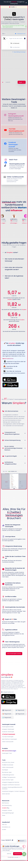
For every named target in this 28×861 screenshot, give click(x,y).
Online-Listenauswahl (7, 741)
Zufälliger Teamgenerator (9, 777)
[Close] (26, 2)
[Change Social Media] (5, 38)
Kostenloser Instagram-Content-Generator (13, 791)
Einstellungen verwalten (13, 857)
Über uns (4, 824)
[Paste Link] (25, 38)
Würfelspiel (5, 770)
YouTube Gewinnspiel (7, 736)
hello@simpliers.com (8, 692)
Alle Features (5, 803)
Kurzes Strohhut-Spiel (7, 780)
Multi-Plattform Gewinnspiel (9, 739)
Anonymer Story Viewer (8, 762)
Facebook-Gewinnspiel (8, 731)
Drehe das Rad (6, 794)
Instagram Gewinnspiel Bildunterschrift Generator (12, 788)
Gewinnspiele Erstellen (8, 726)
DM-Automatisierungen (9, 751)
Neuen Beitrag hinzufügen (20, 52)
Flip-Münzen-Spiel (6, 772)
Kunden (4, 829)
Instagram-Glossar (7, 810)
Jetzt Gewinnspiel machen (14, 653)
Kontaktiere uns (6, 827)
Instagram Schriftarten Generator (11, 785)
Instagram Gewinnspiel (8, 729)
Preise (3, 815)
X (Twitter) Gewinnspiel (8, 734)
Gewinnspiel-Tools (7, 753)
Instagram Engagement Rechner (10, 782)
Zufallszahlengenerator (8, 775)
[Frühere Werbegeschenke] (3, 33)
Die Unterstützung (6, 805)
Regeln (20, 82)
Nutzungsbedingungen (8, 813)
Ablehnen (9, 853)
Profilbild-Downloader (7, 765)
